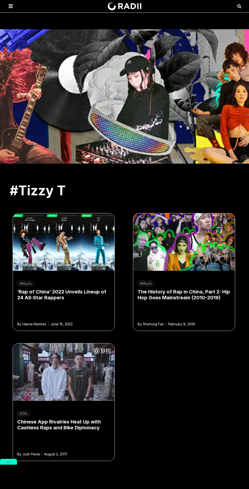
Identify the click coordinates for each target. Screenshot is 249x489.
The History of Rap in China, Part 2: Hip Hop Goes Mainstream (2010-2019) (184, 295)
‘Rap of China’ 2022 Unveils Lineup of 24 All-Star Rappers (61, 295)
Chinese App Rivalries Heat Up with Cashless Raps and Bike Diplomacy (59, 425)
